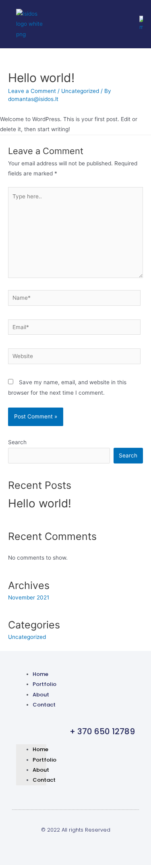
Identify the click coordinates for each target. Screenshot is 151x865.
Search (17, 442)
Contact (44, 704)
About (41, 694)
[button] (31, 723)
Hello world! (39, 503)
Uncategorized (80, 91)
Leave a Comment (32, 91)
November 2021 (28, 597)
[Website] (74, 357)
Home (40, 674)
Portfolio (44, 684)
